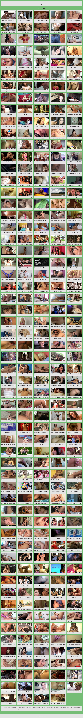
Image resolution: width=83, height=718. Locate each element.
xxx (41, 4)
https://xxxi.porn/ (43, 2)
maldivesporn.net (43, 716)
